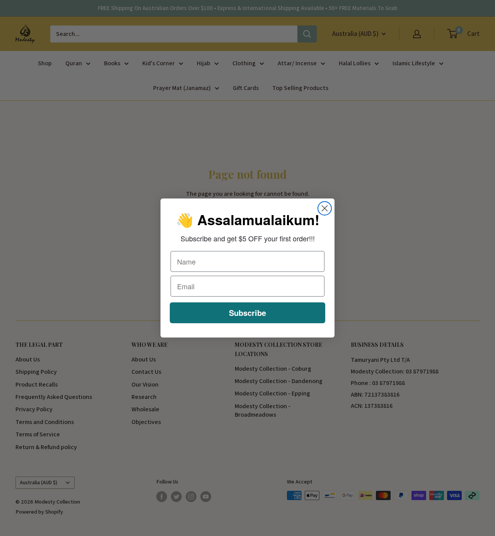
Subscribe (247, 312)
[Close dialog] (324, 208)
